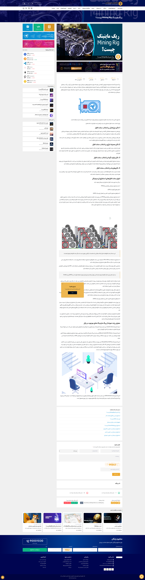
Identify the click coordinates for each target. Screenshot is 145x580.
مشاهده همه (25, 50)
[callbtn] (2, 577)
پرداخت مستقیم (43, 565)
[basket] (29, 8)
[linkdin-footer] (105, 569)
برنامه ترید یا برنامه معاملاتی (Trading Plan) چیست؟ (91, 526)
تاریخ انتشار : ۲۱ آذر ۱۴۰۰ (99, 524)
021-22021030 (109, 561)
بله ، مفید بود (74, 503)
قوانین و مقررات (85, 565)
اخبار (79, 8)
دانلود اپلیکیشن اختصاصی (83, 561)
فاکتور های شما (43, 563)
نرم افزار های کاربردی (84, 563)
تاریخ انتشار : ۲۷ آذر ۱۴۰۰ (38, 524)
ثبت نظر (116, 474)
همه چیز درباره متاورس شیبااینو (55, 526)
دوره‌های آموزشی (111, 8)
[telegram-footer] (112, 569)
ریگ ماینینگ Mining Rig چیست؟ (113, 412)
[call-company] (31, 8)
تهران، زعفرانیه (109, 560)
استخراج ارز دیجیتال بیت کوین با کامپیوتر (111, 429)
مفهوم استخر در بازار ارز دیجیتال (113, 422)
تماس (58, 8)
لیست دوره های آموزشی (67, 561)
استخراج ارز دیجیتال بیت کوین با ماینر (112, 432)
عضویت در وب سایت (42, 561)
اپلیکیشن (70, 8)
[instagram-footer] (107, 569)
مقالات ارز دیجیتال (113, 14)
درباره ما (53, 8)
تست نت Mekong (118, 526)
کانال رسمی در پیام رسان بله (83, 567)
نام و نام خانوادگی (119, 546)
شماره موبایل (95, 546)
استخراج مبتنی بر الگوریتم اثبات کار (113, 416)
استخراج (107, 14)
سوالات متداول (85, 560)
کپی (81, 503)
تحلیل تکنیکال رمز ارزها (67, 565)
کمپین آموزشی (63, 8)
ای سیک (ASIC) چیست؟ (115, 419)
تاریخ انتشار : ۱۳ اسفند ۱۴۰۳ (118, 524)
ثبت (46, 546)
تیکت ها (44, 567)
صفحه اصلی (120, 8)
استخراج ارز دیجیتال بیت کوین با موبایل (112, 435)
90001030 (36, 541)
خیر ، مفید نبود (67, 503)
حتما (72, 293)
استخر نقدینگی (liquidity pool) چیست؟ (73, 526)
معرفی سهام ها (68, 563)
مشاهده (120, 530)
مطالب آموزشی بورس (67, 560)
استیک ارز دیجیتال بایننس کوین (35, 526)
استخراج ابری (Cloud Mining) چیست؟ (112, 425)
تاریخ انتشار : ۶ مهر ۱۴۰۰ (78, 524)
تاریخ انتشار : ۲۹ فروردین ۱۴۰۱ (57, 524)
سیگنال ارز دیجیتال (86, 8)
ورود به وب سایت (43, 560)
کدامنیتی (70, 546)
